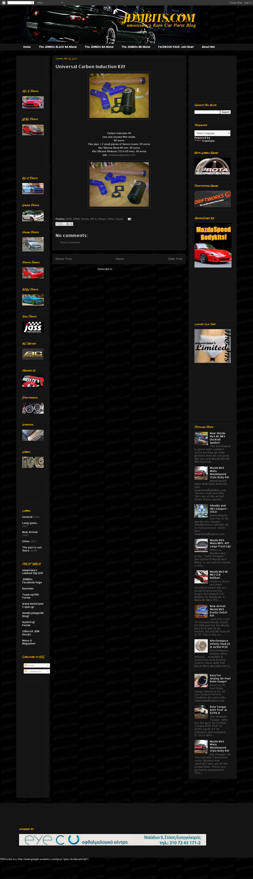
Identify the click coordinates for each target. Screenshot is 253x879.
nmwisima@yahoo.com (122, 154)
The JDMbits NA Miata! (99, 46)
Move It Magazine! (28, 642)
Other (110, 218)
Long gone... (30, 522)
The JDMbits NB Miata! (135, 46)
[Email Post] (128, 218)
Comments (34, 671)
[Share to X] (64, 224)
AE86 (69, 218)
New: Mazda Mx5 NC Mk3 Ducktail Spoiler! (217, 438)
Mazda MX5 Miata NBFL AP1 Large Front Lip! (220, 543)
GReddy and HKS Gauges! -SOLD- (219, 508)
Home (27, 46)
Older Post (175, 259)
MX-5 (93, 218)
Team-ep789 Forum (30, 596)
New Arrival (30, 532)
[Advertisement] (33, 68)
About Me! (208, 46)
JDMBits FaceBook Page (32, 581)
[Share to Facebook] (68, 224)
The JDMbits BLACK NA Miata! (58, 46)
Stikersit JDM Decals (30, 633)
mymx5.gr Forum (28, 623)
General (27, 516)
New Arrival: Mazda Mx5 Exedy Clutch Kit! (218, 610)
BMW (76, 218)
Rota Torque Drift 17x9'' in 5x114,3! (218, 710)
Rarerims (28, 588)
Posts (31, 665)
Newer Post (64, 259)
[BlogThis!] (61, 224)
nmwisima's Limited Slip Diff (32, 572)
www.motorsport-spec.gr (33, 605)
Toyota (119, 218)
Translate (208, 140)
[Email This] (57, 224)
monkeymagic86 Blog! (33, 614)
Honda (85, 218)
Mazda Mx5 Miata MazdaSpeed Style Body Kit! (219, 472)
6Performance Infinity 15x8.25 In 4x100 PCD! (220, 644)
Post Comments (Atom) (127, 269)
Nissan (102, 218)
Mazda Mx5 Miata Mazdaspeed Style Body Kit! (219, 746)
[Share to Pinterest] (71, 224)
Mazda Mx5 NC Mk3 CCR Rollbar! (219, 574)
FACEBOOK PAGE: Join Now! (176, 46)
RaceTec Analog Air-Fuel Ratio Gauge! (220, 678)
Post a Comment (70, 242)
